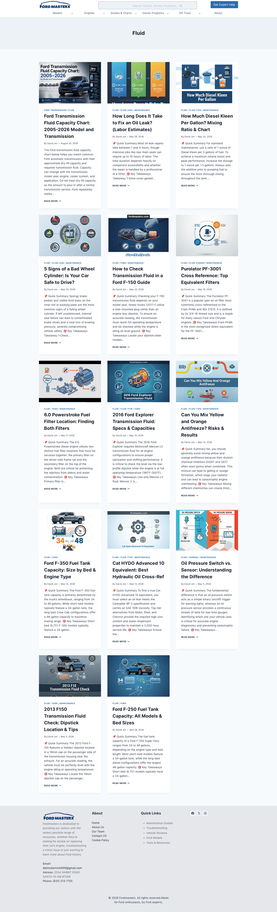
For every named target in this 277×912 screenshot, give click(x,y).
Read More (52, 201)
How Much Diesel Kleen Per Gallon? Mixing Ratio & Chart (207, 122)
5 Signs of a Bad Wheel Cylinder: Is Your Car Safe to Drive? (69, 275)
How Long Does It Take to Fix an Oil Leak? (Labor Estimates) (138, 122)
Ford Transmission (55, 110)
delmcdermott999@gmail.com (62, 868)
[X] (199, 813)
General (194, 557)
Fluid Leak (127, 110)
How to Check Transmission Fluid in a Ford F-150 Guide (138, 275)
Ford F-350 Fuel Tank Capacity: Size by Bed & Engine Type (70, 569)
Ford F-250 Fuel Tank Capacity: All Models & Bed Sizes (137, 715)
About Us (98, 827)
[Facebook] (192, 813)
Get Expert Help (224, 4)
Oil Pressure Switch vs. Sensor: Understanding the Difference (206, 569)
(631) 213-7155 (62, 881)
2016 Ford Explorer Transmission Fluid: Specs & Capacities (134, 421)
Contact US (99, 835)
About (218, 13)
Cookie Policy (100, 840)
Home (96, 822)
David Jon (52, 143)
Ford (123, 263)
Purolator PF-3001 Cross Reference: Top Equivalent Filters (204, 275)
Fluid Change (197, 263)
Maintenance (142, 110)
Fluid (71, 110)
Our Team (98, 831)
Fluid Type (195, 110)
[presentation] (70, 82)
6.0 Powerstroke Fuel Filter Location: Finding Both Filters (69, 421)
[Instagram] (205, 813)
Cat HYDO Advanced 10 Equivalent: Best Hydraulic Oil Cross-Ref (138, 569)
